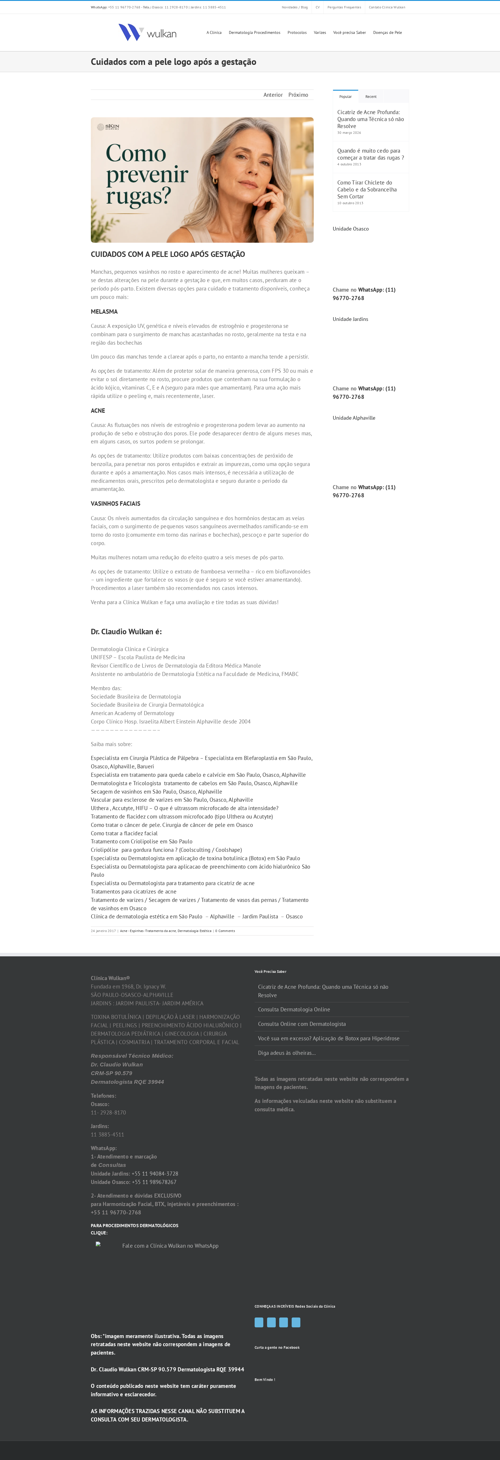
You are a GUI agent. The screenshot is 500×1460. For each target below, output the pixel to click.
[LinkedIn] (296, 1322)
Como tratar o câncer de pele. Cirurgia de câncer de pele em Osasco (173, 824)
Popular (345, 96)
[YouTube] (283, 1322)
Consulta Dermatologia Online (294, 1009)
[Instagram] (271, 1322)
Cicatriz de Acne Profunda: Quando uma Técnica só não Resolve (370, 119)
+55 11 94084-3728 (155, 1173)
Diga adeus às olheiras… (287, 1052)
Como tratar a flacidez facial (124, 833)
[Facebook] (259, 1322)
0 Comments (225, 931)
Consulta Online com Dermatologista (302, 1023)
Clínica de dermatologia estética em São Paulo (147, 916)
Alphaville (222, 916)
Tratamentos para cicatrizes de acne (134, 891)
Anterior (273, 94)
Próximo (298, 94)
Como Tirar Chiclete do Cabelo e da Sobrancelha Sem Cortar (367, 189)
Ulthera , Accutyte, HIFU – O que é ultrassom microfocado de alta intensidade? (185, 808)
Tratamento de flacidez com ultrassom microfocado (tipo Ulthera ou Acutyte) (182, 816)
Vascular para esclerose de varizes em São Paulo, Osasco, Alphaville (172, 799)
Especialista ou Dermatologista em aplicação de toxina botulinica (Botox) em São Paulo (195, 858)
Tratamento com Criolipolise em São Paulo (141, 841)
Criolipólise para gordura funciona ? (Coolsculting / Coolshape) (166, 849)
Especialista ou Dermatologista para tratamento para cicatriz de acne (173, 883)
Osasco (294, 916)
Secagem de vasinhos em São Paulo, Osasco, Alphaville (157, 791)
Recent (370, 96)
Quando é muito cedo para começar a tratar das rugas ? (370, 154)
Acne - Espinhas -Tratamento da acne (148, 931)
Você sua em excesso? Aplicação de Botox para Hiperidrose (329, 1038)
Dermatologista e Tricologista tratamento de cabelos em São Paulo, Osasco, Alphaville (194, 783)
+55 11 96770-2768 (116, 7)
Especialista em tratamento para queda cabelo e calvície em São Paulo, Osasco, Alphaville (198, 774)
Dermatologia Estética (195, 931)
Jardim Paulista (260, 916)
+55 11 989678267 (154, 1181)
